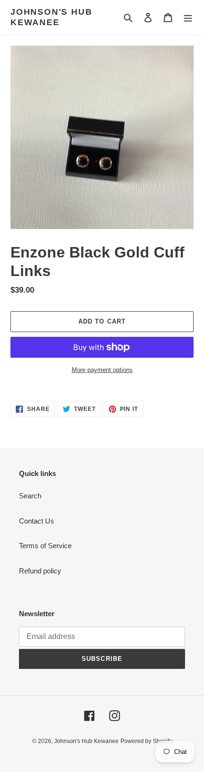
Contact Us (36, 521)
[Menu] (188, 17)
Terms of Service (45, 546)
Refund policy (40, 571)
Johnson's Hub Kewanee (51, 17)
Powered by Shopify (146, 741)
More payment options (102, 369)
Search (30, 496)
